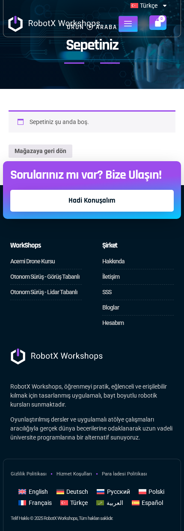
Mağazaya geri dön (40, 151)
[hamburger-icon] (128, 24)
